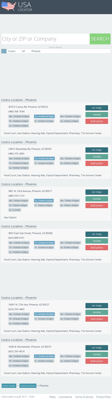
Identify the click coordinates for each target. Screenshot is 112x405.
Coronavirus (65, 396)
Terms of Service (84, 396)
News (52, 396)
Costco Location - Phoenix (18, 100)
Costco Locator (8, 385)
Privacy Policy (103, 396)
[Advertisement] (56, 22)
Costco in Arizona (28, 385)
